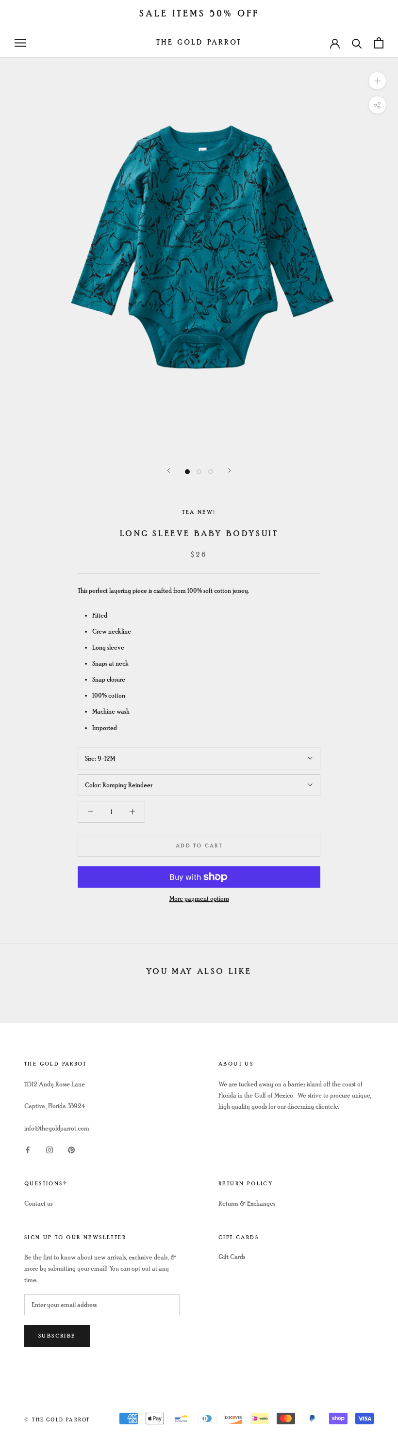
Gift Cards (231, 1257)
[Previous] (168, 470)
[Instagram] (49, 1149)
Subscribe (57, 1335)
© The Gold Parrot (57, 1420)
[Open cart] (378, 42)
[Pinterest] (71, 1149)
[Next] (229, 470)
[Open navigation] (20, 43)
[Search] (357, 43)
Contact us (38, 1203)
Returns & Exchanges (246, 1203)
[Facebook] (27, 1149)
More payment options (199, 898)
